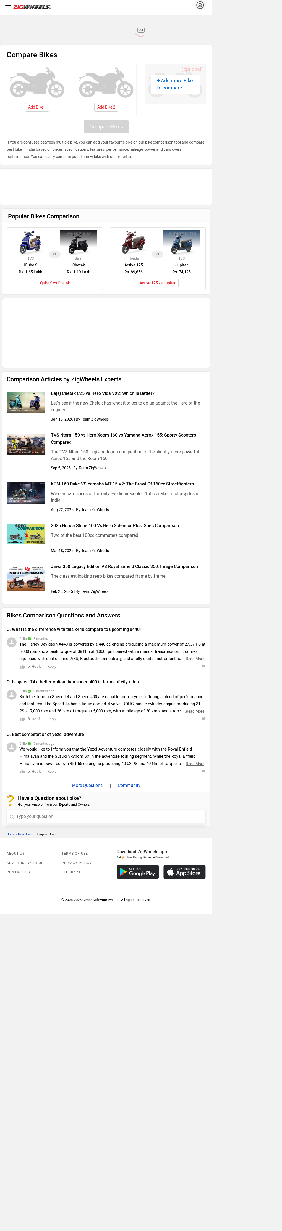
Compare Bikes (106, 127)
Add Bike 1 (37, 107)
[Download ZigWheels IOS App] (184, 759)
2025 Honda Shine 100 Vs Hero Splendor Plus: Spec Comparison (115, 412)
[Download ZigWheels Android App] (138, 759)
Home (11, 721)
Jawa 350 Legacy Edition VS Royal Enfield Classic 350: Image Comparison (124, 453)
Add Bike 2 (106, 107)
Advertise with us (25, 750)
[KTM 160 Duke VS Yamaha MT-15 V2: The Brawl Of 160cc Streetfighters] (26, 380)
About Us (16, 740)
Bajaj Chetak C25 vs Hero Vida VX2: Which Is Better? (103, 280)
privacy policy (77, 750)
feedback (71, 759)
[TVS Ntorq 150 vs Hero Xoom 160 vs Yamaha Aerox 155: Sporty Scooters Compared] (26, 331)
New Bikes (25, 721)
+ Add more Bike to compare (175, 84)
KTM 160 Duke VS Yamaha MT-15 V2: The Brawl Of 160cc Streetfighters (122, 370)
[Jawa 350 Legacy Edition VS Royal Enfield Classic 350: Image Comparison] (26, 464)
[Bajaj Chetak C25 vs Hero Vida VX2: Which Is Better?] (26, 289)
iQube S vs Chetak (54, 243)
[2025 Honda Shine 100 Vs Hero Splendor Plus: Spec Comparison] (26, 421)
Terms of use (75, 740)
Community (128, 672)
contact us (18, 759)
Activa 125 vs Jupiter (158, 243)
